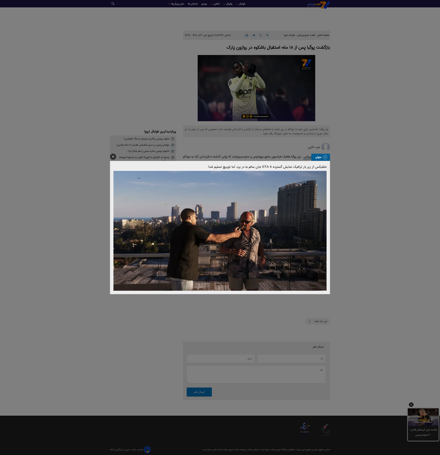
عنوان (318, 157)
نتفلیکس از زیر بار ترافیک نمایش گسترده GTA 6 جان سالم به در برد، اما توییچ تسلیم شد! (267, 166)
